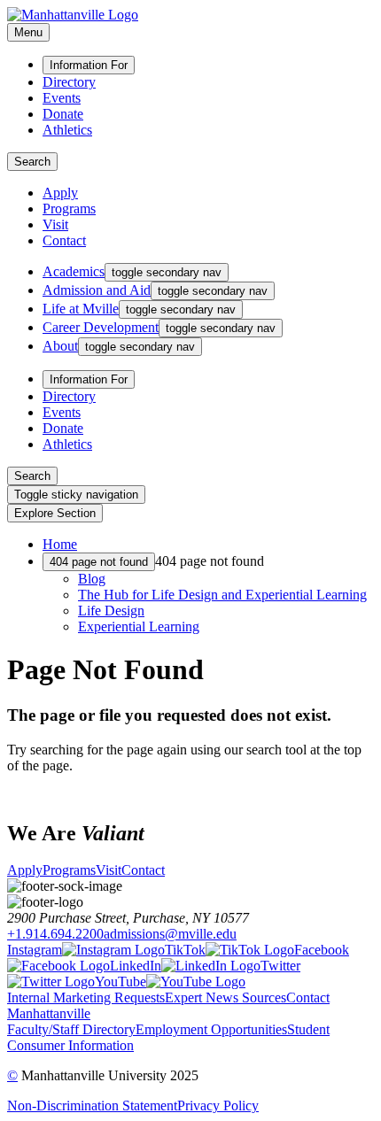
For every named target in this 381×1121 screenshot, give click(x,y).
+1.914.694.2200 (55, 933)
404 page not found (99, 561)
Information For (89, 65)
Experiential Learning (138, 626)
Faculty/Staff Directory (71, 1029)
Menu (28, 32)
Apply (60, 192)
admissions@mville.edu (170, 933)
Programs (69, 208)
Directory (69, 81)
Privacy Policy (218, 1105)
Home (60, 544)
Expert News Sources (225, 997)
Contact (64, 240)
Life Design (111, 610)
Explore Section (55, 513)
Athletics (67, 129)
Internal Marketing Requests (86, 997)
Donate (63, 113)
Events (62, 97)
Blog (91, 578)
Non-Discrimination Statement (92, 1105)
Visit (55, 224)
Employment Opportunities (211, 1029)
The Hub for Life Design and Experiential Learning (222, 594)
